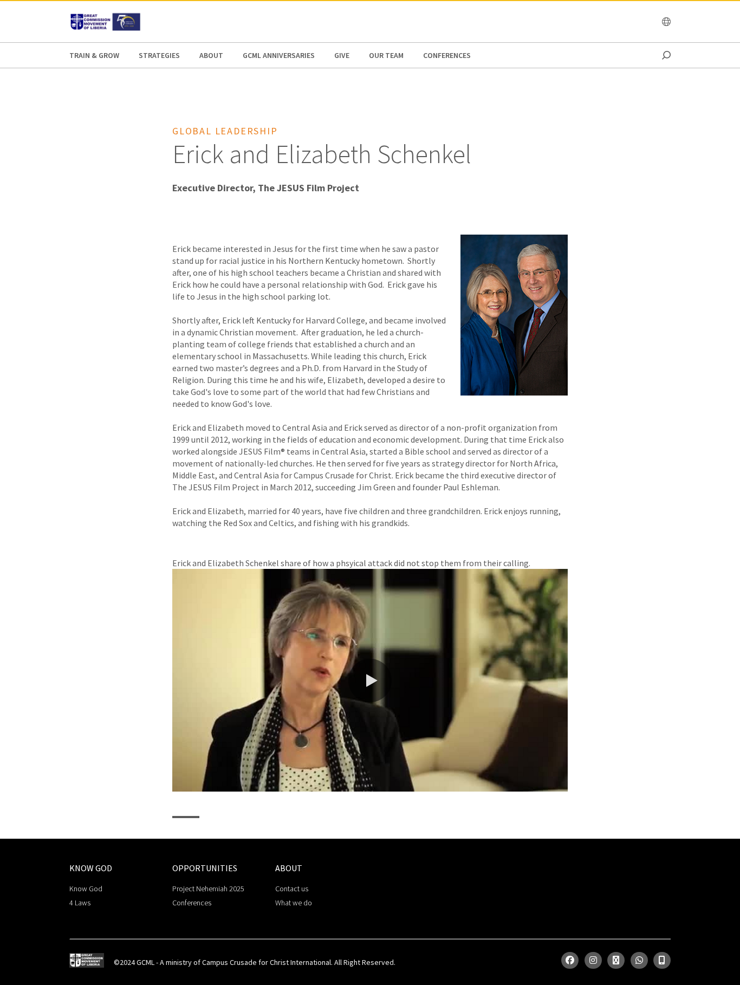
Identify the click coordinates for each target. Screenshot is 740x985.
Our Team (386, 55)
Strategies (159, 55)
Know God (85, 888)
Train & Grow (94, 55)
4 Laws (79, 903)
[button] (370, 680)
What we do (293, 903)
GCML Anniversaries (279, 55)
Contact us (291, 888)
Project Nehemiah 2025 (208, 888)
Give (341, 55)
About (211, 55)
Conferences (447, 55)
